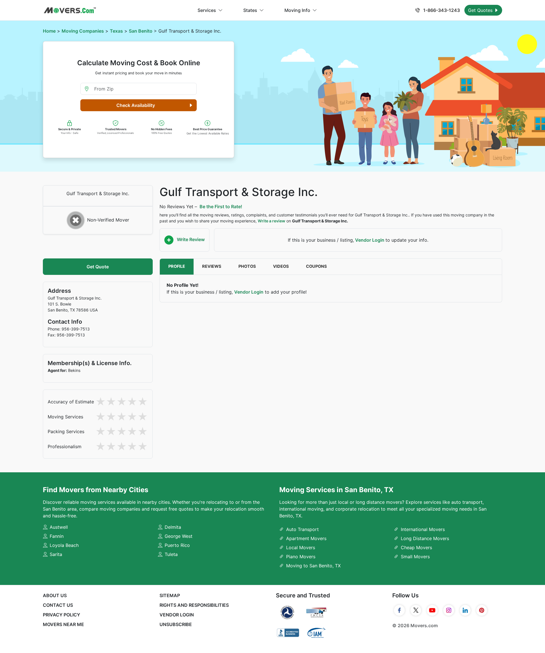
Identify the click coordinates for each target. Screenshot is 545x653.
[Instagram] (449, 610)
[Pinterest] (482, 610)
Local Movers (300, 547)
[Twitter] (416, 610)
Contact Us (58, 605)
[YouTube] (432, 610)
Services (207, 10)
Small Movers (415, 556)
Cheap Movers (416, 547)
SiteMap (170, 595)
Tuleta (171, 554)
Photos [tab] (247, 266)
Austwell (59, 527)
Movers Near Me (63, 624)
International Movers (423, 529)
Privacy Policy (61, 615)
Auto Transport (302, 529)
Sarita (56, 554)
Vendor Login (369, 240)
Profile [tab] (176, 266)
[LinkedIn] (465, 610)
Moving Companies (83, 31)
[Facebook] (399, 610)
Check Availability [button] (135, 105)
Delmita (173, 527)
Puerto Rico (177, 545)
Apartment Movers (306, 538)
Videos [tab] (281, 266)
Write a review (271, 220)
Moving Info (297, 10)
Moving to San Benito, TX (313, 565)
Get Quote (98, 266)
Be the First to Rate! (221, 206)
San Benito (140, 31)
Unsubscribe (176, 624)
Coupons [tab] (316, 266)
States (250, 10)
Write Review (190, 239)
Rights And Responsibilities (194, 605)
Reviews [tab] (211, 266)
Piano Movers (300, 556)
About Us (55, 595)
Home (49, 31)
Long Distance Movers (425, 538)
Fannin (57, 536)
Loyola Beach (64, 545)
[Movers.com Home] (70, 10)
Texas (116, 31)
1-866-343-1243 (441, 10)
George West (178, 536)
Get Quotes (481, 10)
